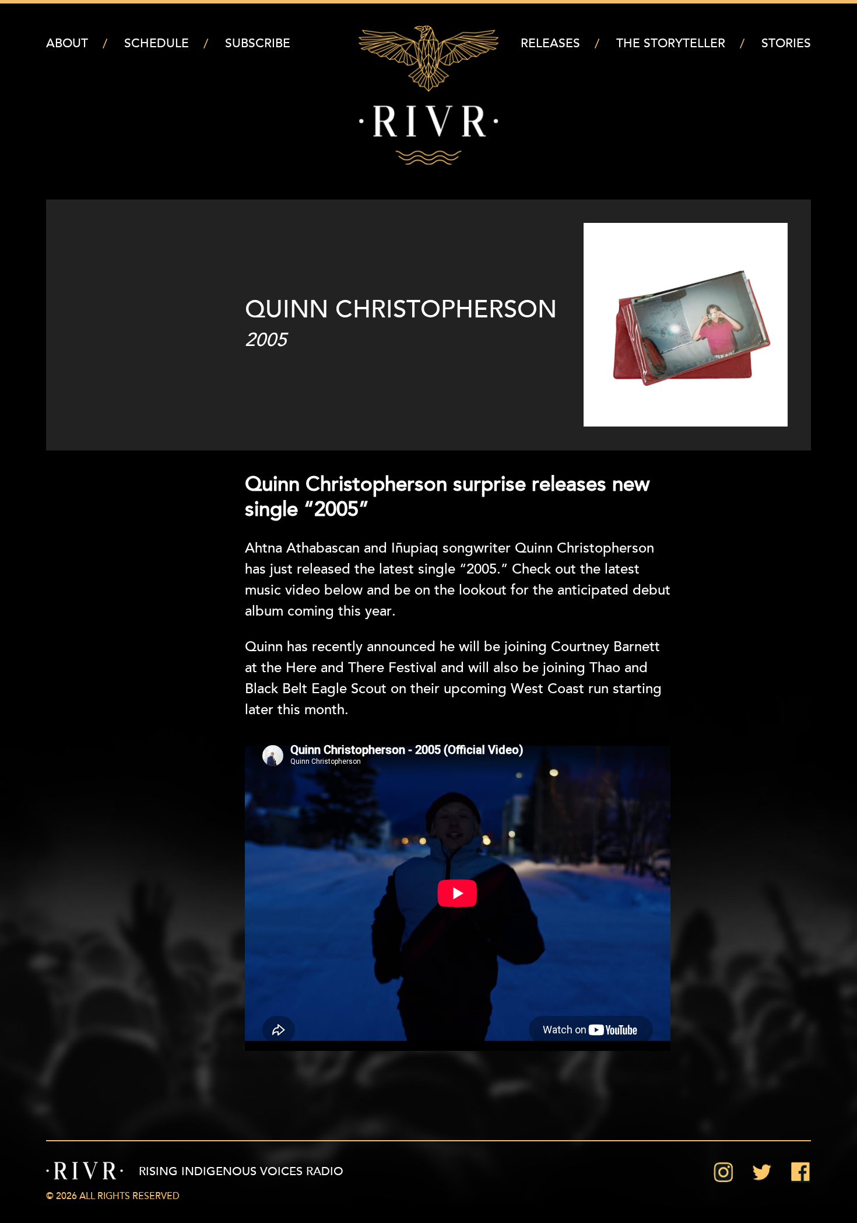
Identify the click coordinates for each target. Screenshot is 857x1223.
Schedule (156, 44)
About (67, 44)
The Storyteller (670, 44)
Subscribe (257, 44)
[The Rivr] (428, 95)
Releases (550, 44)
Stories (786, 44)
